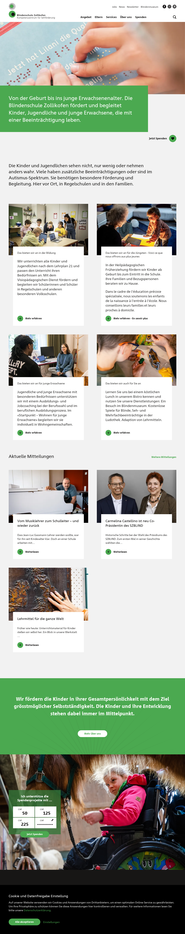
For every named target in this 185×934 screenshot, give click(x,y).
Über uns (126, 17)
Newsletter (133, 6)
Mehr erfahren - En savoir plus (130, 318)
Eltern (99, 17)
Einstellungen (51, 922)
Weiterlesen (32, 551)
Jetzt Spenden (158, 138)
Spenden (140, 17)
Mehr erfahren (33, 318)
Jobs (114, 6)
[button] (174, 17)
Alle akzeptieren (24, 921)
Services (111, 17)
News (122, 6)
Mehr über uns (92, 733)
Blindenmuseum (149, 6)
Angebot (86, 17)
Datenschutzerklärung (37, 910)
